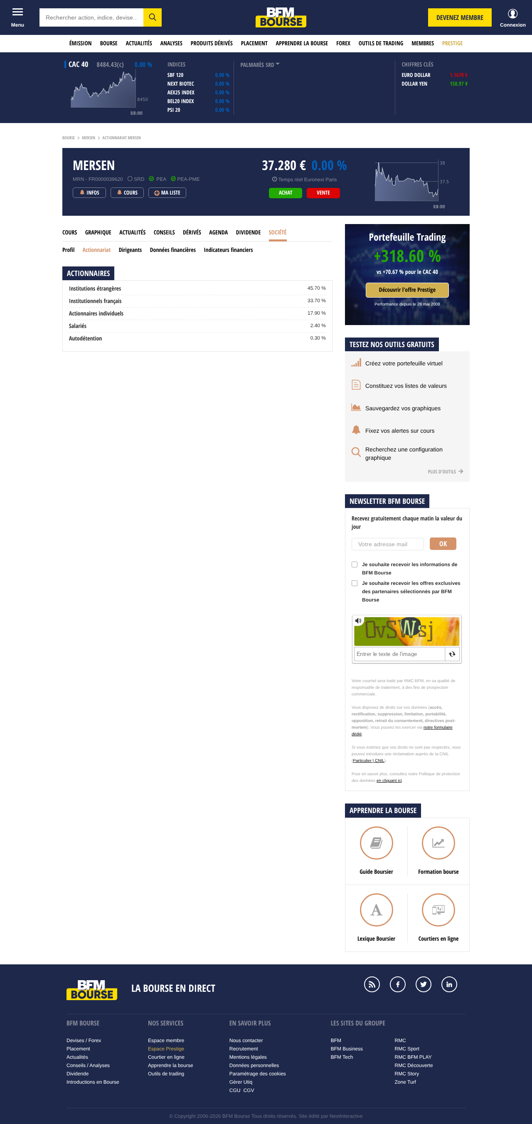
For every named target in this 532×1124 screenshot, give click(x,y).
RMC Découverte (414, 1065)
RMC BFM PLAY (413, 1057)
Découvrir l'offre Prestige (407, 290)
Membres (422, 43)
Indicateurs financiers (228, 250)
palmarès (252, 65)
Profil (68, 250)
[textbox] (91, 17)
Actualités (139, 43)
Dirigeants (130, 250)
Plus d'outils (442, 471)
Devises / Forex (83, 1040)
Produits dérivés (212, 43)
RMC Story (407, 1074)
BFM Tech (342, 1057)
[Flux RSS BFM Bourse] (376, 985)
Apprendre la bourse (302, 43)
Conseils (164, 233)
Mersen (88, 138)
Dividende (248, 233)
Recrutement (243, 1049)
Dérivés (192, 233)
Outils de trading (381, 43)
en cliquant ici (389, 781)
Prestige (452, 43)
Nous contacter (246, 1040)
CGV (248, 1090)
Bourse (109, 43)
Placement (254, 43)
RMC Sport (407, 1049)
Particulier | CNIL (368, 761)
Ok (443, 543)
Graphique (98, 233)
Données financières (173, 250)
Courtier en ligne (166, 1057)
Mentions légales (248, 1057)
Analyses (171, 43)
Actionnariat (97, 250)
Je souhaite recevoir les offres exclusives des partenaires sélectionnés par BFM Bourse (411, 591)
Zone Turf (405, 1082)
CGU (235, 1090)
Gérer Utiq (240, 1082)
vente (323, 193)
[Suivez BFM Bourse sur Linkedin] (453, 985)
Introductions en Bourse (92, 1082)
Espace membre (166, 1040)
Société (278, 233)
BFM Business (347, 1049)
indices (176, 65)
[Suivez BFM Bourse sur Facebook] (402, 985)
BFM (336, 1040)
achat (285, 193)
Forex (343, 43)
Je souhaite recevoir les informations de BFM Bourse (409, 569)
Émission (80, 43)
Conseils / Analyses (88, 1065)
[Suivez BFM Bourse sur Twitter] (428, 985)
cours (69, 233)
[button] (152, 17)
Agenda (218, 233)
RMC (400, 1040)
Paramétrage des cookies (257, 1074)
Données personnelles (254, 1065)
